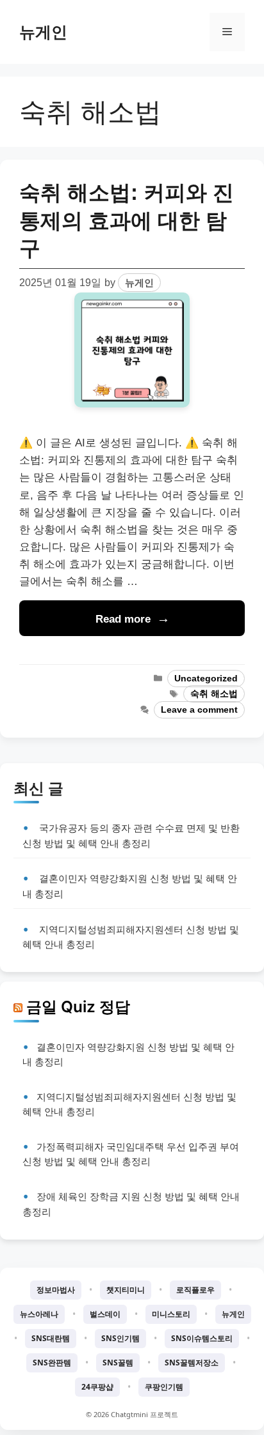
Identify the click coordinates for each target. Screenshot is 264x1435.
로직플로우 (195, 1289)
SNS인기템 (120, 1338)
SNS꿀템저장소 (192, 1362)
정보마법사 (56, 1289)
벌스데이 (105, 1314)
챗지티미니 (125, 1289)
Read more (123, 619)
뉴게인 (43, 32)
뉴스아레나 (39, 1314)
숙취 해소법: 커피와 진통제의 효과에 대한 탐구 (126, 220)
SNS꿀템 (118, 1362)
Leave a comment (199, 710)
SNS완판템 (52, 1362)
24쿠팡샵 (97, 1386)
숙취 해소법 (214, 694)
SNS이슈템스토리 (202, 1338)
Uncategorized (206, 678)
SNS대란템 (50, 1338)
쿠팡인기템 (164, 1386)
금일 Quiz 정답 (78, 1006)
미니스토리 (171, 1314)
